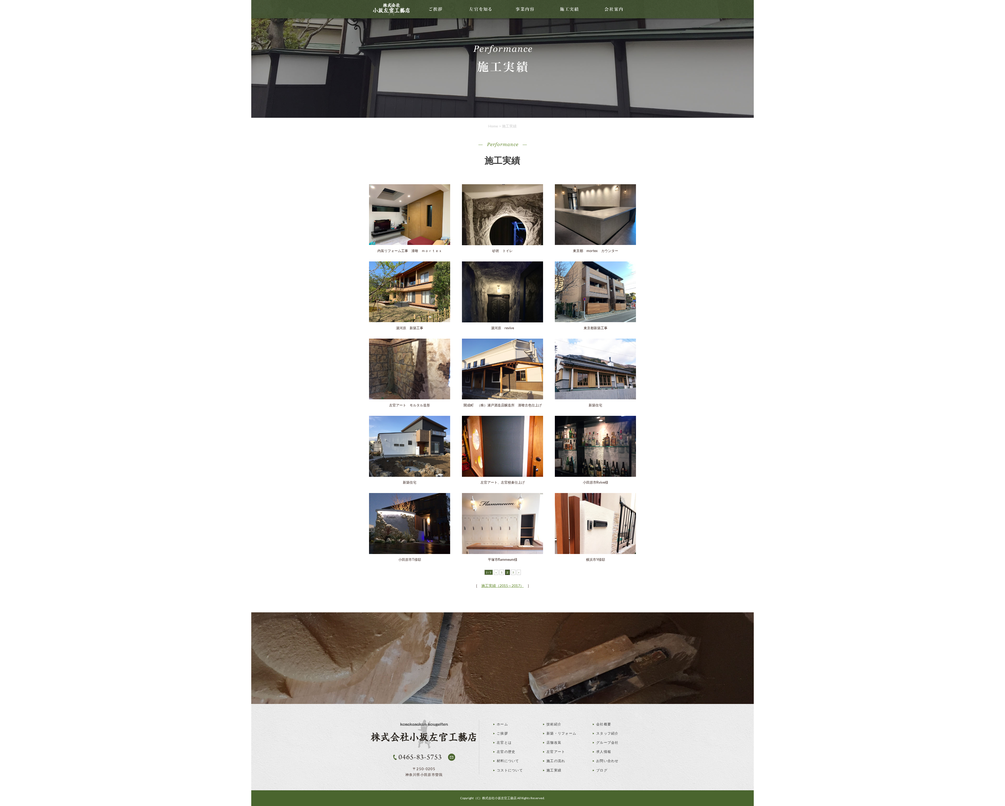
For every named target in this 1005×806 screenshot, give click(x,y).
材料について (508, 761)
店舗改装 (553, 742)
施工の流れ (555, 761)
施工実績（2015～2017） (502, 585)
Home (493, 126)
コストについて (510, 770)
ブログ (601, 770)
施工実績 (553, 770)
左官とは (504, 742)
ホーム (502, 724)
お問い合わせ (607, 761)
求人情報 (603, 751)
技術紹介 (553, 724)
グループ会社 (607, 742)
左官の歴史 (506, 751)
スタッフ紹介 (607, 733)
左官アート (555, 751)
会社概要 (603, 724)
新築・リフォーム (561, 733)
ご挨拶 (502, 733)
